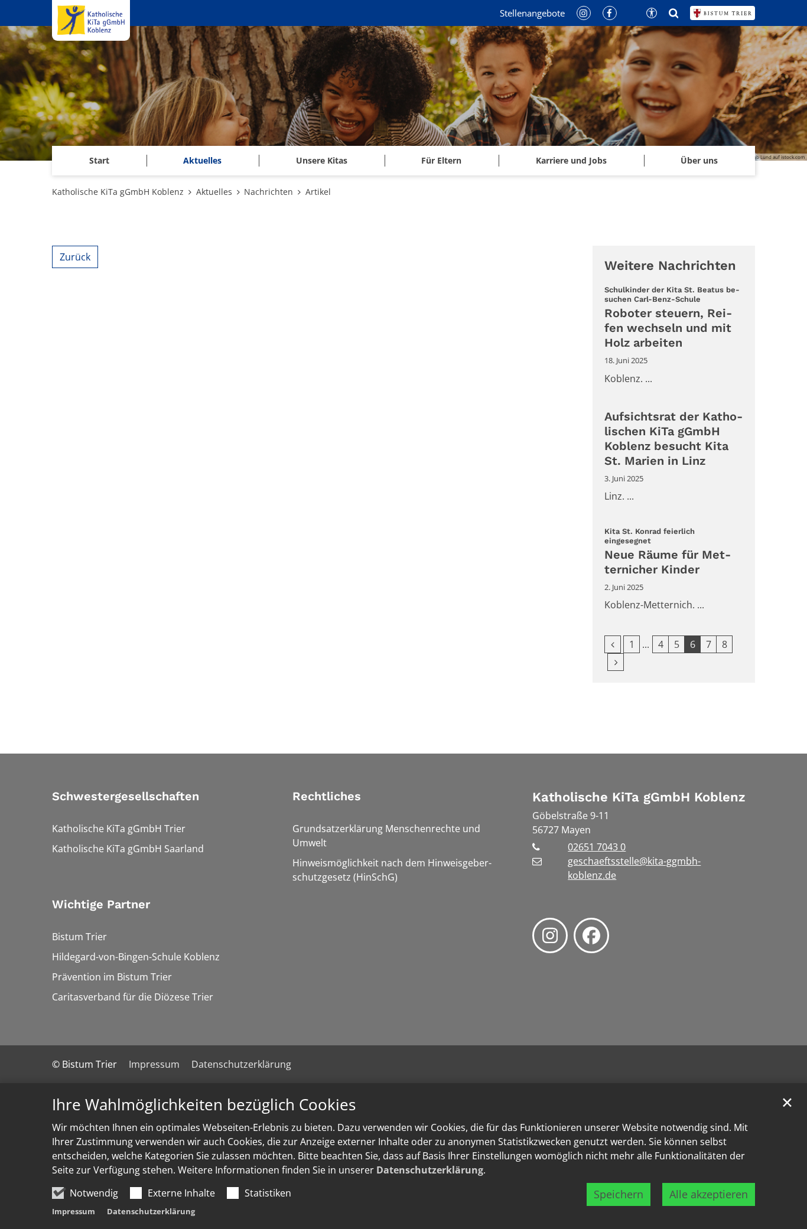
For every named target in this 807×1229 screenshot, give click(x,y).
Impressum (73, 1211)
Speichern (618, 1194)
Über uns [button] (699, 160)
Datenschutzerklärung (429, 1169)
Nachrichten (268, 191)
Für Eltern (441, 160)
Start (99, 160)
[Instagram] (550, 935)
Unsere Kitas (321, 160)
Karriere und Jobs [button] (571, 160)
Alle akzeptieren (708, 1194)
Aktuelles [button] (202, 160)
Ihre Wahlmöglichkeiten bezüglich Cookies (204, 1104)
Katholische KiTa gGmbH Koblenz (118, 191)
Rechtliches (326, 796)
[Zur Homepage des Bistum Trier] (722, 13)
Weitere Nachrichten (670, 265)
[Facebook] (591, 935)
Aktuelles (214, 191)
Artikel (318, 191)
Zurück (75, 256)
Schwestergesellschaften (125, 796)
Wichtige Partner (101, 904)
